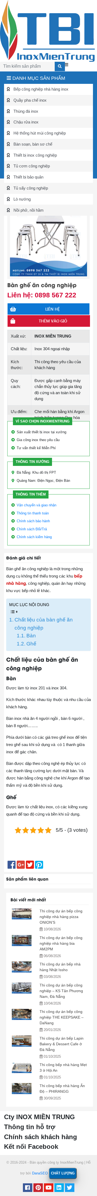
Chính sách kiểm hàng (34, 537)
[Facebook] (27, 1188)
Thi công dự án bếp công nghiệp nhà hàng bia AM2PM (61, 943)
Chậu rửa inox (25, 122)
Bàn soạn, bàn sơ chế (32, 144)
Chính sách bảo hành (33, 521)
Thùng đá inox (25, 111)
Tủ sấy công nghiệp (30, 188)
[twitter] (69, 1188)
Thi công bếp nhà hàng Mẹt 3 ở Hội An (63, 1068)
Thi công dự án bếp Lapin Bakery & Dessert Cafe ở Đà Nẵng (62, 1044)
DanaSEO (40, 1173)
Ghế (31, 644)
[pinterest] (38, 1188)
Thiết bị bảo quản (27, 177)
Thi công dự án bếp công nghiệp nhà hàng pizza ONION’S (61, 917)
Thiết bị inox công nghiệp (34, 155)
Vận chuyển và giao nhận (36, 505)
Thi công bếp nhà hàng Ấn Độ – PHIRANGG (62, 1089)
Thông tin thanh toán (33, 513)
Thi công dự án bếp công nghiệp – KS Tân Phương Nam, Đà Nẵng (61, 991)
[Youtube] (48, 1188)
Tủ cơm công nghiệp (31, 166)
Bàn (31, 635)
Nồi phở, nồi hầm (28, 210)
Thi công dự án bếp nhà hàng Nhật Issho (60, 967)
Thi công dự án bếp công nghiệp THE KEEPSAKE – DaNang (62, 1017)
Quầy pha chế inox (29, 100)
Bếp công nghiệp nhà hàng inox (40, 89)
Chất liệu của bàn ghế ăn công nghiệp (44, 624)
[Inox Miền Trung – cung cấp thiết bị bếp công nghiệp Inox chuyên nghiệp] (47, 30)
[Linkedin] (59, 1188)
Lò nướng (21, 199)
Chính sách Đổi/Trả (32, 529)
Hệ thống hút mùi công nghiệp (39, 133)
